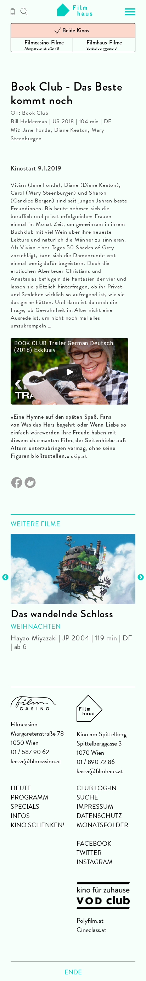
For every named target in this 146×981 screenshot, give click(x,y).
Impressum (95, 806)
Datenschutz (99, 815)
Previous (5, 577)
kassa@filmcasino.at (36, 761)
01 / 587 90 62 (30, 752)
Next (140, 577)
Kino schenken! (37, 825)
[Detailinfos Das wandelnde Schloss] (73, 569)
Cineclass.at (91, 929)
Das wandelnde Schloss (62, 614)
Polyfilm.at (90, 920)
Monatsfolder (102, 825)
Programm (30, 797)
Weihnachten (36, 626)
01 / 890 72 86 (96, 761)
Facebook (94, 843)
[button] (130, 11)
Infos (20, 815)
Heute (21, 788)
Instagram (95, 862)
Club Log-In (97, 788)
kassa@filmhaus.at (100, 771)
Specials (25, 806)
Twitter (89, 852)
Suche (87, 797)
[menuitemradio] (42, 45)
